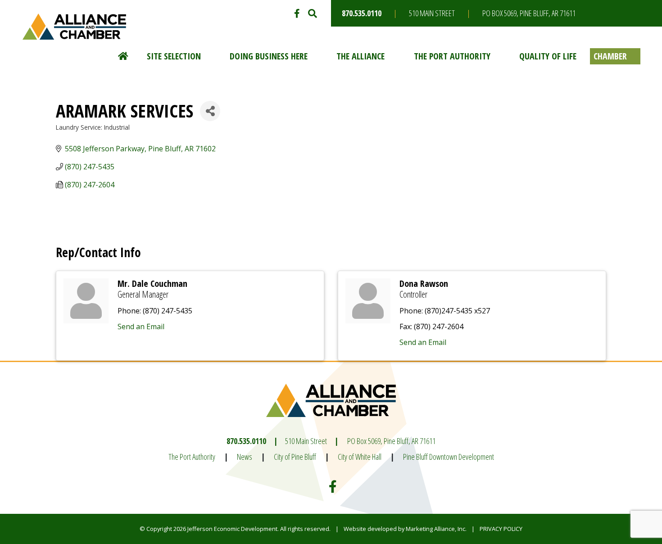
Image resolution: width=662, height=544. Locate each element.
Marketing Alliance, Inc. (436, 529)
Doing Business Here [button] (268, 56)
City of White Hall (359, 456)
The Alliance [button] (360, 56)
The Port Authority (191, 456)
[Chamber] (615, 56)
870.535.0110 (361, 13)
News (244, 456)
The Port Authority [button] (452, 56)
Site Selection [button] (174, 56)
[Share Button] (210, 111)
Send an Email (141, 326)
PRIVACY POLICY (501, 529)
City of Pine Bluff (295, 456)
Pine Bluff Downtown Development (448, 456)
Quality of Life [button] (548, 56)
